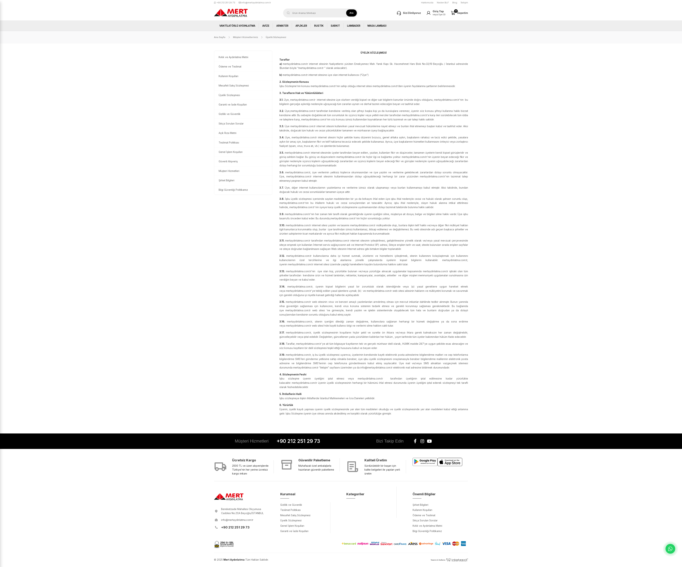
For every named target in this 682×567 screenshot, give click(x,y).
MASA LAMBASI (376, 25)
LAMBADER (353, 25)
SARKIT (335, 25)
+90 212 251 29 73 (225, 2)
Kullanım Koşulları (228, 76)
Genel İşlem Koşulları (231, 151)
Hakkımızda (427, 2)
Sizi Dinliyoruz (412, 12)
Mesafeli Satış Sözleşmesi (234, 85)
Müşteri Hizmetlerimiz (245, 37)
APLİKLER (301, 25)
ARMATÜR (282, 25)
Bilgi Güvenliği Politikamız (233, 189)
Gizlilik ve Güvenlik (229, 113)
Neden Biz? (443, 2)
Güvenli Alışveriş (228, 161)
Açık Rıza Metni (227, 132)
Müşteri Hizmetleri (229, 170)
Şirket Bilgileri (226, 180)
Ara (351, 12)
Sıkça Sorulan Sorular (231, 123)
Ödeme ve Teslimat (230, 66)
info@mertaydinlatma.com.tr (256, 2)
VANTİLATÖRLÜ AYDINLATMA (237, 25)
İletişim (464, 2)
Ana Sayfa (219, 37)
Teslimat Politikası (229, 142)
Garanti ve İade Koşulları (233, 104)
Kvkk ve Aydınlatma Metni (233, 57)
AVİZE (265, 25)
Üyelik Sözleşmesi (229, 95)
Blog (454, 2)
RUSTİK (319, 25)
